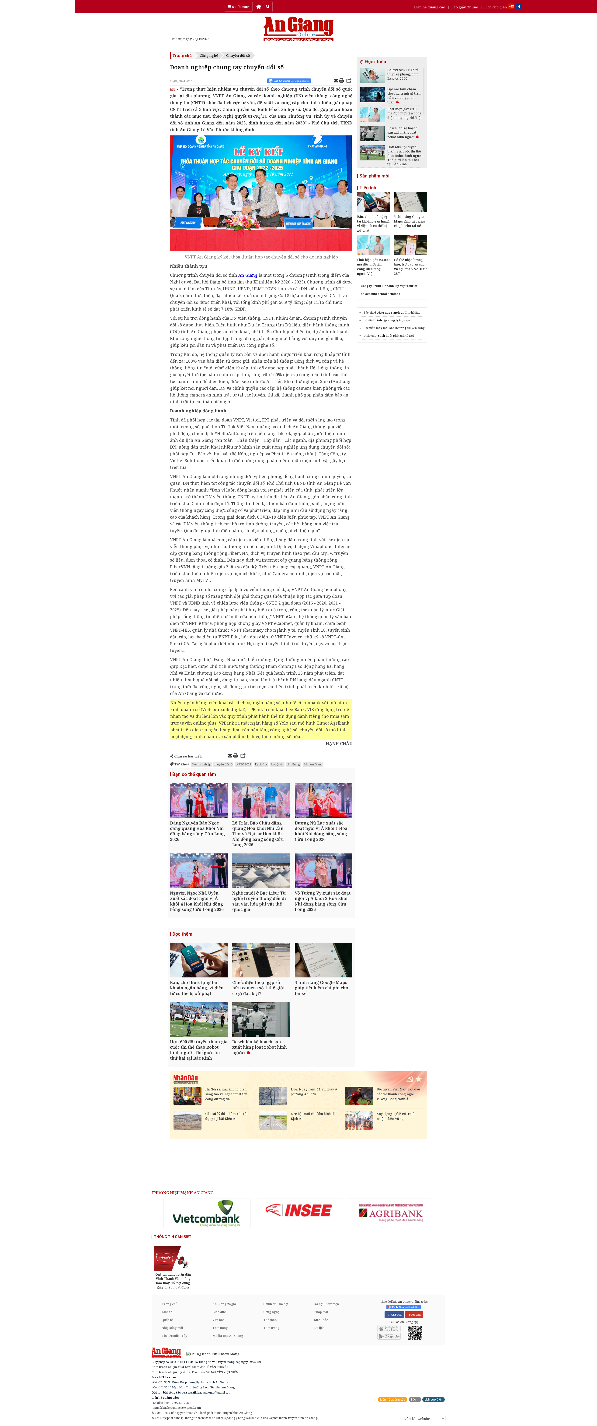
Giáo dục (219, 1312)
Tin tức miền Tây (174, 1336)
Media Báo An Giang (227, 1336)
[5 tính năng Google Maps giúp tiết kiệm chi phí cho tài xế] (323, 961)
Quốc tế (167, 1320)
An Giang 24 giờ (224, 1304)
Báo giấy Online (464, 7)
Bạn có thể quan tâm (194, 774)
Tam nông (220, 1328)
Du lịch (319, 1328)
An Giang (293, 764)
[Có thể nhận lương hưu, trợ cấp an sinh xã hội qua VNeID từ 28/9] (410, 253)
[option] (207, 1213)
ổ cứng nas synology (389, 313)
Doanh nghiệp (201, 764)
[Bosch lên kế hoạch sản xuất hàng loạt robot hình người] (261, 1020)
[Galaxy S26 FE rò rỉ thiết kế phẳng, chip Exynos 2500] (372, 76)
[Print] (341, 81)
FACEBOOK (394, 1314)
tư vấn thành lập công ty (381, 320)
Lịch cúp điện (495, 7)
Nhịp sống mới (172, 1328)
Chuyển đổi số (238, 55)
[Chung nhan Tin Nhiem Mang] (210, 1353)
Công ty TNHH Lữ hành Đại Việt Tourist (389, 286)
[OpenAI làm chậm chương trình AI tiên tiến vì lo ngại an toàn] (372, 95)
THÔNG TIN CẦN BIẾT (172, 1237)
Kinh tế (167, 1312)
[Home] (258, 6)
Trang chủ (182, 55)
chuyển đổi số (223, 764)
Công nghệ (209, 55)
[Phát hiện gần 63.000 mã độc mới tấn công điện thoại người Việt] (372, 115)
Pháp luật (321, 1312)
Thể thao (270, 1320)
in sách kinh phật (387, 336)
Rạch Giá (261, 764)
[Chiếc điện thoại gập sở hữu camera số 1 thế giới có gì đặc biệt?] (261, 961)
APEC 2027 (243, 764)
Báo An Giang (313, 764)
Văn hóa (218, 1320)
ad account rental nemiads (380, 294)
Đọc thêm (182, 934)
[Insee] (298, 1210)
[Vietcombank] (206, 1213)
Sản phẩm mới (374, 176)
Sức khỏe (321, 1320)
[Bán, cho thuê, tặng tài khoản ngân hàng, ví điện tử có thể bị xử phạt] (199, 961)
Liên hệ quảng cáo (429, 7)
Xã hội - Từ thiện (326, 1304)
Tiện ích (367, 188)
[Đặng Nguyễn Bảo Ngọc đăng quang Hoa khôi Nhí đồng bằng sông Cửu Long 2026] (199, 801)
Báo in (415, 1399)
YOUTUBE (414, 1314)
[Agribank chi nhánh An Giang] (390, 1212)
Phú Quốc (277, 764)
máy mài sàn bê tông (391, 328)
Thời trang (271, 1328)
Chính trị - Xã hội (275, 1304)
